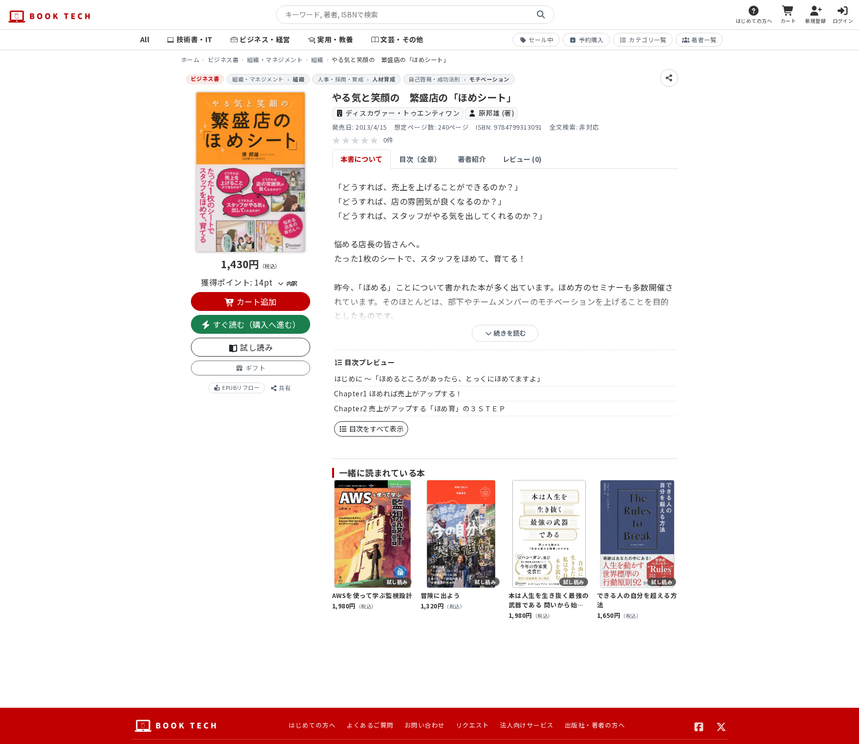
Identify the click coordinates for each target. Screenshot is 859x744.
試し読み (255, 347)
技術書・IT (194, 39)
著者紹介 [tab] (472, 159)
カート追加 (255, 301)
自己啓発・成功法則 (434, 79)
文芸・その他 (402, 39)
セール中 (540, 39)
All (144, 39)
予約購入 (591, 39)
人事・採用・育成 (340, 79)
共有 (284, 387)
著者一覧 (703, 39)
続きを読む (509, 333)
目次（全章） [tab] (420, 159)
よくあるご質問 (369, 725)
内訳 (290, 283)
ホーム (190, 59)
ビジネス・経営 (265, 39)
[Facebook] (699, 726)
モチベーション (489, 79)
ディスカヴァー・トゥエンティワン (402, 113)
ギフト (254, 367)
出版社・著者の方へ (595, 725)
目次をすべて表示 (375, 429)
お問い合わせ (425, 725)
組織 (317, 59)
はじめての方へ (312, 725)
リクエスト (472, 725)
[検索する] (541, 15)
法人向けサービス (527, 725)
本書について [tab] (361, 159)
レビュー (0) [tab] (522, 159)
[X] (721, 726)
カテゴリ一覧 (647, 39)
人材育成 (383, 79)
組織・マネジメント (275, 59)
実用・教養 (335, 39)
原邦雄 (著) (496, 113)
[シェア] (669, 78)
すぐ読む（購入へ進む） (255, 324)
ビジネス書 (223, 59)
